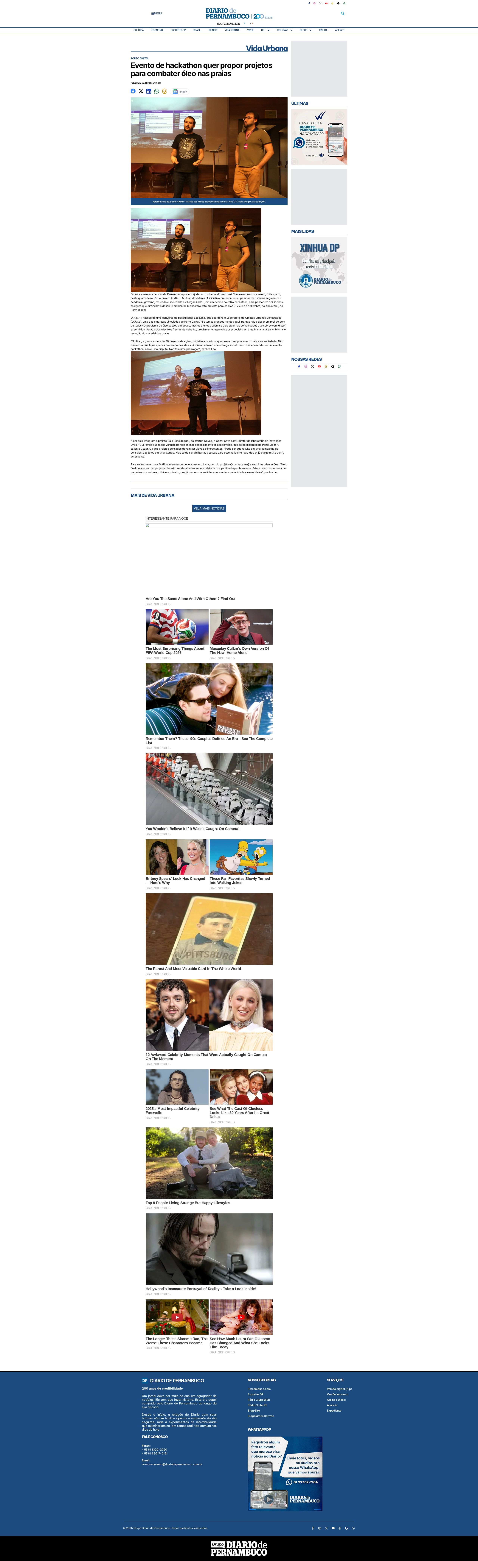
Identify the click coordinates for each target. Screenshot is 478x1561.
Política (139, 30)
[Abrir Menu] (152, 13)
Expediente (334, 1410)
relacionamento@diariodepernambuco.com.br (172, 1464)
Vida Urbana (232, 30)
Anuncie (332, 1405)
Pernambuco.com (259, 1389)
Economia (157, 30)
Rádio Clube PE (257, 1405)
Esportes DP (178, 30)
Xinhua (323, 30)
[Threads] (332, 3)
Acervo (339, 30)
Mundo (213, 30)
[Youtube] (326, 3)
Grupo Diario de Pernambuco (152, 1528)
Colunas (282, 30)
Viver (250, 30)
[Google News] (338, 3)
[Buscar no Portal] (342, 13)
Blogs (303, 30)
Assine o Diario (336, 1399)
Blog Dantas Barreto (261, 1416)
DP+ (263, 30)
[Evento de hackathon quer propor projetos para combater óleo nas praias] (133, 91)
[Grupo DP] (239, 1548)
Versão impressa (337, 1394)
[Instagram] (314, 3)
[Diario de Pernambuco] (239, 13)
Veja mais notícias (209, 508)
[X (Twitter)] (320, 3)
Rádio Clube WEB (259, 1399)
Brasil (197, 30)
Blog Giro (254, 1410)
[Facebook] (310, 3)
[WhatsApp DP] (344, 3)
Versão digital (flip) (339, 1389)
